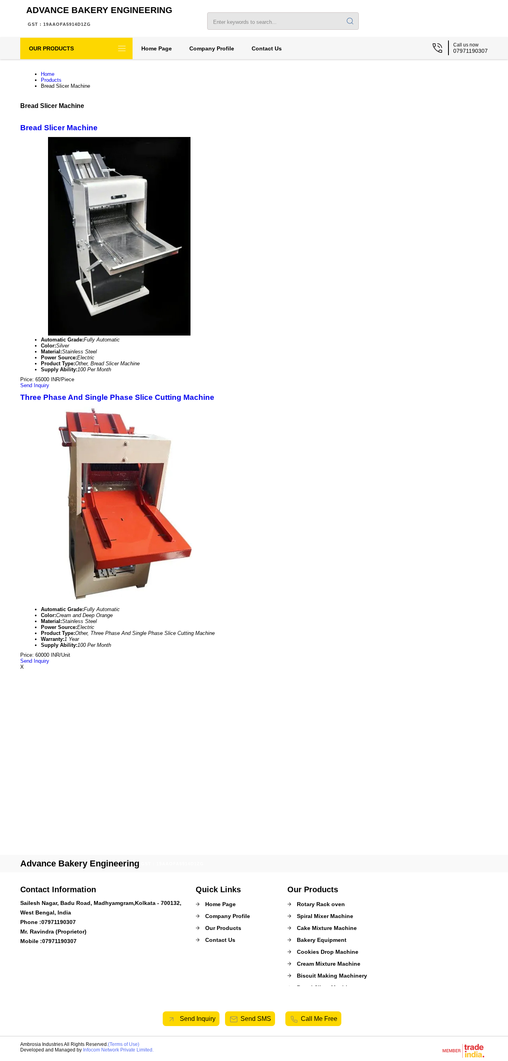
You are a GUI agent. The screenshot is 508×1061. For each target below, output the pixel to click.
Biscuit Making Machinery (332, 975)
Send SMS (256, 1018)
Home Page (156, 48)
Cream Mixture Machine (328, 964)
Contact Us (267, 48)
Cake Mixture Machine (327, 928)
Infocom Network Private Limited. (118, 1050)
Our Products (51, 48)
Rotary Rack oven (321, 904)
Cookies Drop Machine (327, 952)
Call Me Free (319, 1018)
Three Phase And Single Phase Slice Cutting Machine (117, 397)
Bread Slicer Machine (59, 127)
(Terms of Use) (123, 1044)
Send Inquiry (34, 385)
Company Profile (211, 48)
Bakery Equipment (321, 940)
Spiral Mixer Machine (325, 916)
